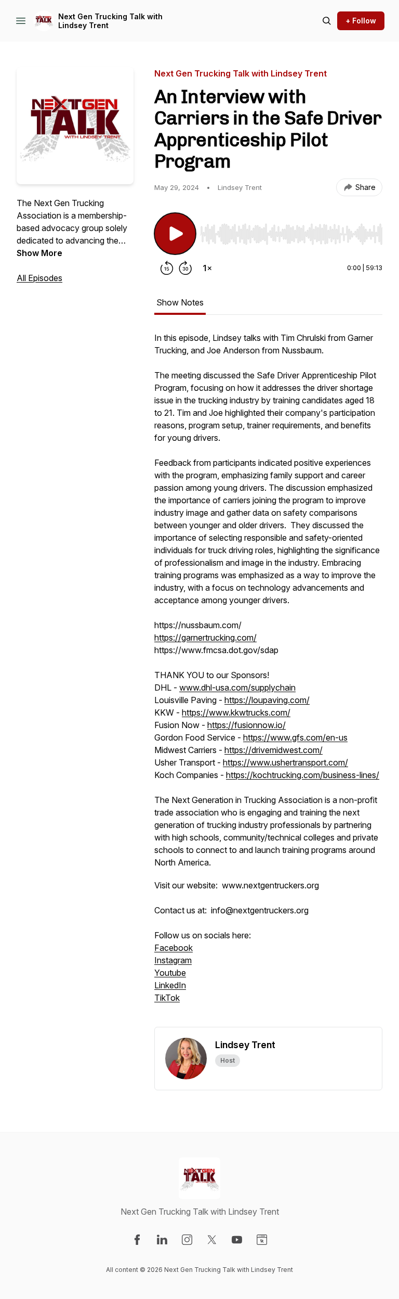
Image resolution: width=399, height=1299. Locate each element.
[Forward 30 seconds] (185, 268)
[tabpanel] (268, 679)
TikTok (167, 997)
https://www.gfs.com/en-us (295, 737)
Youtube (170, 972)
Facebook (173, 948)
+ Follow (360, 20)
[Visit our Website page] (262, 1239)
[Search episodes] (327, 21)
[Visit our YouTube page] (237, 1239)
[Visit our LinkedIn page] (162, 1239)
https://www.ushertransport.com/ (285, 762)
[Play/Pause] (175, 233)
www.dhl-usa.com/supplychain (237, 687)
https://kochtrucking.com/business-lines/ (302, 775)
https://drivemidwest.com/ (273, 750)
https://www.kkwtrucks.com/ (236, 712)
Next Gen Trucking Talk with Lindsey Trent (110, 21)
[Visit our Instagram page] (187, 1239)
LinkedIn (170, 985)
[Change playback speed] (207, 268)
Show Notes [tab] (180, 302)
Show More (39, 253)
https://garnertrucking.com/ (205, 637)
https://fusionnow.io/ (246, 725)
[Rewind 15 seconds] (166, 268)
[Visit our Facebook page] (137, 1239)
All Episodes (39, 278)
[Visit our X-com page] (212, 1239)
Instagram (173, 960)
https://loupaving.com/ (267, 700)
